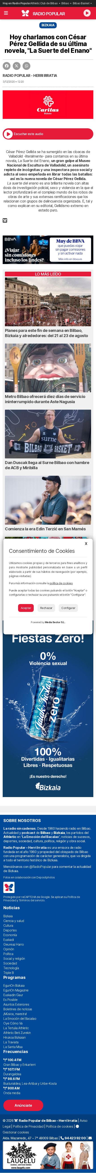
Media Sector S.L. (55, 622)
